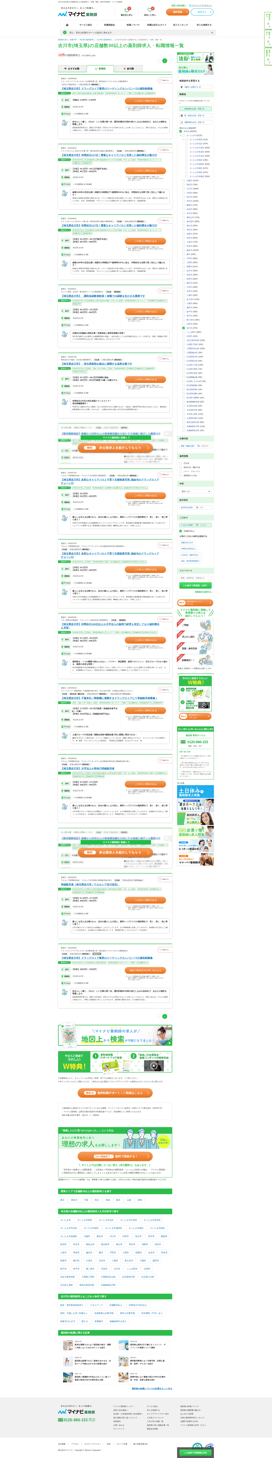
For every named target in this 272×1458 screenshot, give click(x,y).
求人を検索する (204, 25)
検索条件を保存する (203, 592)
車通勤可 (99, 1321)
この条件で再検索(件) (195, 1453)
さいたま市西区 (84, 1220)
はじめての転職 (186, 1414)
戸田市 (113, 1252)
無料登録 (177, 12)
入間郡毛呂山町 (108, 1277)
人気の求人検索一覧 (155, 1421)
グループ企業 (121, 1444)
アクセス (75, 1444)
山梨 (129, 1200)
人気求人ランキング (155, 1418)
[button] (165, 80)
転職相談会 (109, 25)
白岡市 (147, 1269)
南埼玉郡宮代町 (86, 1285)
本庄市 (76, 1244)
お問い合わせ (118, 1425)
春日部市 (105, 1244)
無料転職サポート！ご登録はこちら (114, 1092)
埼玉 (97, 1200)
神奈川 (74, 1200)
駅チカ (85, 1321)
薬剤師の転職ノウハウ (189, 1406)
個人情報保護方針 (140, 1444)
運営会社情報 (152, 1429)
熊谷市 (100, 1236)
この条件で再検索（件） (195, 585)
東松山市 (90, 1244)
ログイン (202, 12)
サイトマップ (118, 1429)
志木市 (151, 1252)
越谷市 (89, 1252)
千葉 (86, 1200)
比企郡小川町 (148, 1277)
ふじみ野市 (132, 1269)
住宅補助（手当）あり (152, 1313)
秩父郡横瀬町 (192, 385)
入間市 (126, 1252)
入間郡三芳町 (88, 1277)
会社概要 (61, 1444)
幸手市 (76, 1269)
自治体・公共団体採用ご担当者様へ (128, 1414)
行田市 (125, 1236)
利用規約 (117, 1421)
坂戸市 (63, 1269)
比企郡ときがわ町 (194, 381)
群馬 (140, 1200)
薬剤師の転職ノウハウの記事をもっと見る (152, 1388)
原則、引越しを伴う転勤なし (74, 1313)
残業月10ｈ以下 (67, 1321)
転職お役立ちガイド (156, 25)
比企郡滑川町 (128, 1277)
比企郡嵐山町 (192, 361)
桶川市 (76, 1260)
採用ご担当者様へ (179, 5)
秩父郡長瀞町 (192, 394)
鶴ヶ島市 (90, 1269)
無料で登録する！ (116, 1156)
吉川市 (117, 1269)
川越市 (87, 1236)
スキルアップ (96, 1305)
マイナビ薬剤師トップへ (123, 1406)
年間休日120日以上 (138, 1305)
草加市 (76, 1252)
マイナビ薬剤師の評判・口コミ (193, 1425)
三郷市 (143, 1260)
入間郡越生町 (192, 353)
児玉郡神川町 (192, 410)
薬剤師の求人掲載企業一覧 (158, 1425)
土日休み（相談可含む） (190, 555)
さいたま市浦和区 (113, 1228)
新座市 (63, 1260)
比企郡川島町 (192, 369)
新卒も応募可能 (127, 1313)
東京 (62, 1200)
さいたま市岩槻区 (68, 1236)
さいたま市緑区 (157, 1228)
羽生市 (132, 1244)
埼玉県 (186, 131)
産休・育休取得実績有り (72, 1305)
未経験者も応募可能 (103, 1313)
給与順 (130, 68)
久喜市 (89, 1260)
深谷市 (158, 1244)
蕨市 (101, 1252)
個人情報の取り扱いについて (125, 1418)
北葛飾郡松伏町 (193, 430)
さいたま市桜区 (91, 1228)
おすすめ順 (73, 68)
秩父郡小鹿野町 (193, 398)
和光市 (164, 1252)
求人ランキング (180, 25)
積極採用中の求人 (118, 1321)
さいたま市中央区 (68, 1228)
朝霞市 (138, 1252)
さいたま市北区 (106, 1220)
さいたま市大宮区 (128, 1220)
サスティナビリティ (92, 1444)
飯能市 (164, 1236)
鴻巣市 (145, 1244)
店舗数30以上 (115, 1305)
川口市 (113, 1236)
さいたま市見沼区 (152, 1220)
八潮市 (115, 1260)
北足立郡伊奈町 (67, 1277)
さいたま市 (65, 1220)
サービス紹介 (85, 25)
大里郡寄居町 (192, 418)
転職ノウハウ (133, 25)
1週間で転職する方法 (189, 1421)
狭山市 (119, 1244)
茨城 (107, 1200)
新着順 (102, 68)
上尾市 (63, 1252)
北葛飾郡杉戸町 (108, 1285)
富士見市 (129, 1260)
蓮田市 (156, 1260)
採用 (108, 1444)
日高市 (104, 1269)
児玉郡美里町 (192, 406)
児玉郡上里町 (66, 1285)
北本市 (102, 1260)
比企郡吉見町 (192, 373)
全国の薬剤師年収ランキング (192, 1418)
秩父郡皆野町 (192, 389)
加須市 (63, 1244)
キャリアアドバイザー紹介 (158, 1414)
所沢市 (151, 1236)
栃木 (118, 1200)
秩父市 (138, 1236)
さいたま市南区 (136, 1228)
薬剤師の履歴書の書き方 (190, 1410)
